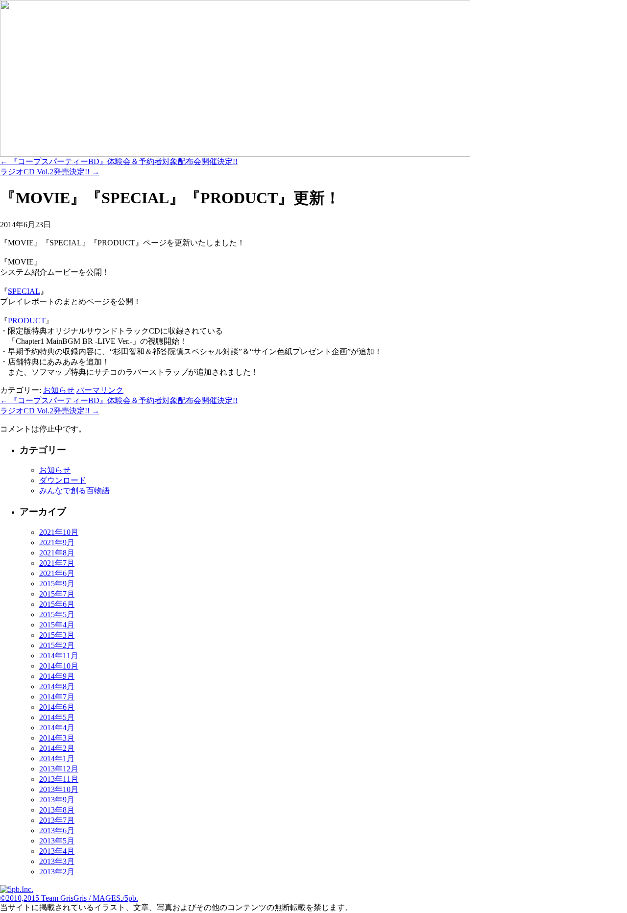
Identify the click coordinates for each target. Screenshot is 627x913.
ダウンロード (62, 480)
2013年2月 (56, 871)
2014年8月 (56, 686)
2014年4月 (56, 727)
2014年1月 (56, 758)
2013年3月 (56, 861)
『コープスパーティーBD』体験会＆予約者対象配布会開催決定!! (119, 161)
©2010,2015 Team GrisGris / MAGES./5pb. (69, 898)
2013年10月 (58, 789)
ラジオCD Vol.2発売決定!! (49, 172)
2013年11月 (58, 779)
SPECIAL (24, 291)
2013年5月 (56, 841)
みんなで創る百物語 (74, 490)
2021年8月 (56, 553)
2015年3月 (56, 635)
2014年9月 (56, 676)
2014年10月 (58, 666)
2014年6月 (56, 707)
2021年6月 (56, 573)
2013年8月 (56, 810)
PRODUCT (27, 320)
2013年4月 (56, 851)
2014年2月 (56, 748)
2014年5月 (56, 717)
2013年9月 (56, 799)
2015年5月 (56, 614)
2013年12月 (58, 769)
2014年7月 (56, 697)
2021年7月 (56, 563)
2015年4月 (56, 625)
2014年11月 (58, 655)
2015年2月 (56, 645)
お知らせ (58, 390)
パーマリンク (99, 390)
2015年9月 (56, 583)
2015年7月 (56, 594)
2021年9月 (56, 542)
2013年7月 (56, 820)
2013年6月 (56, 830)
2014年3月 (56, 738)
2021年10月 (58, 532)
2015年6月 (56, 604)
